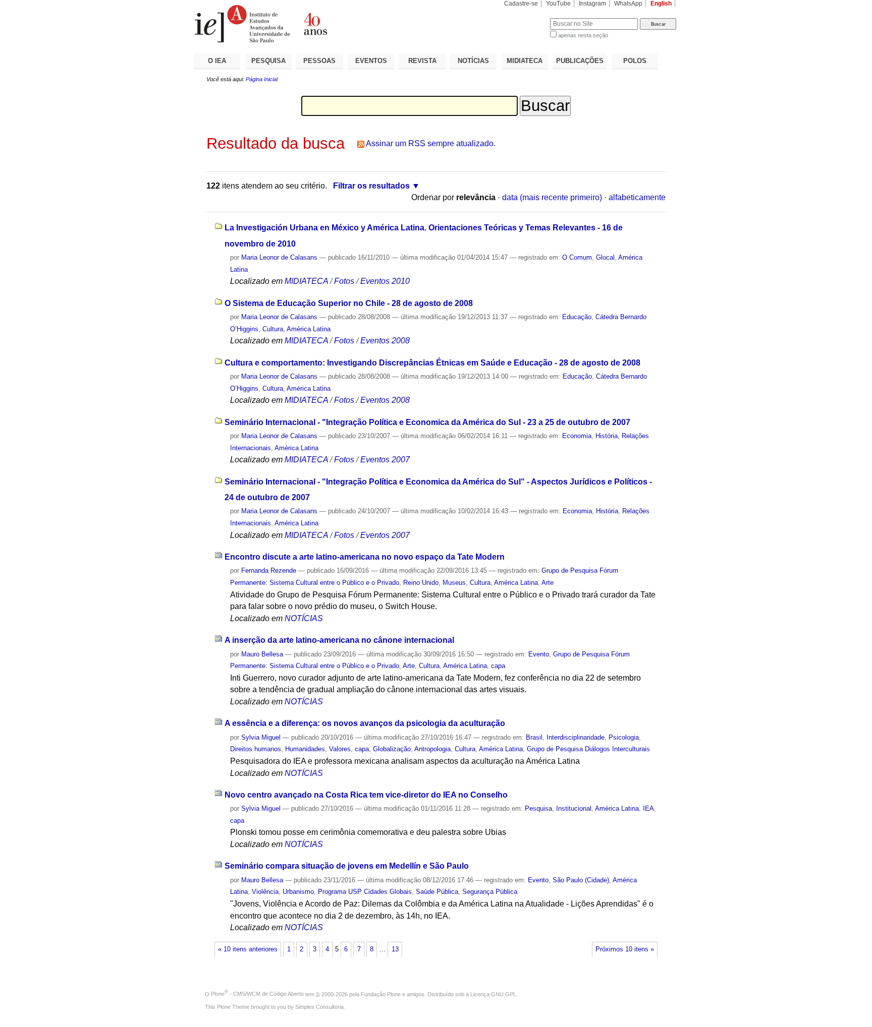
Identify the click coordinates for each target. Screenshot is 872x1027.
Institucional (573, 808)
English (661, 3)
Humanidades (305, 749)
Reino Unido (421, 582)
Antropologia (432, 749)
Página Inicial (262, 79)
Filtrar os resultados (371, 186)
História (606, 436)
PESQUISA (268, 61)
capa (498, 666)
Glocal (605, 257)
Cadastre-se (521, 3)
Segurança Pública (489, 891)
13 (395, 949)
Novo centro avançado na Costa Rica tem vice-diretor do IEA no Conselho (366, 795)
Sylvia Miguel (261, 737)
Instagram (592, 3)
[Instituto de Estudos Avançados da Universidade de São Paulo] (315, 23)
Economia (576, 436)
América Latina (309, 329)
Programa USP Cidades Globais (365, 891)
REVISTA (422, 61)
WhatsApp (628, 3)
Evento (538, 654)
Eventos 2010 (385, 281)
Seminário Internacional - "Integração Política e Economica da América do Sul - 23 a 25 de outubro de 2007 (427, 422)
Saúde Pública (437, 891)
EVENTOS (371, 61)
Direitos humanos (255, 749)
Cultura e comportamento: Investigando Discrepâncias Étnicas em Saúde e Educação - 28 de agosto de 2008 (432, 362)
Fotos (344, 281)
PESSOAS (319, 61)
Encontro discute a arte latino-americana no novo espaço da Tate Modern (365, 557)
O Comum (577, 257)
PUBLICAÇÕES (580, 61)
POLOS (634, 61)
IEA (648, 808)
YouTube (558, 3)
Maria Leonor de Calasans (279, 257)
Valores (340, 749)
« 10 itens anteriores (248, 949)
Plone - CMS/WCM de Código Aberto (257, 994)
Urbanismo (298, 891)
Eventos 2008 (385, 340)
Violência (265, 891)
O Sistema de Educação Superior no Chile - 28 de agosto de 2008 (349, 303)
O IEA (217, 61)
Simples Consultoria (319, 1007)
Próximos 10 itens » (624, 949)
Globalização (392, 749)
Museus (454, 582)
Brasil (534, 737)
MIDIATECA (524, 61)
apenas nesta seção (583, 35)
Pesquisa (538, 808)
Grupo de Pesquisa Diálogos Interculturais (588, 749)
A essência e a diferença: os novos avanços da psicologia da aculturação (365, 723)
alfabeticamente (637, 197)
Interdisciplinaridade (576, 737)
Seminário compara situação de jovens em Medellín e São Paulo (347, 866)
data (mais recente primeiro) (552, 197)
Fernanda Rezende (268, 570)
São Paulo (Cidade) (581, 880)
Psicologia (624, 737)
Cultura (272, 329)
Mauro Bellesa (262, 654)
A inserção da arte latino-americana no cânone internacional (339, 640)
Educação (576, 317)
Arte (547, 582)
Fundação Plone (381, 994)
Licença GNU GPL (493, 994)
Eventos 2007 (385, 459)
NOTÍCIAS (473, 61)
